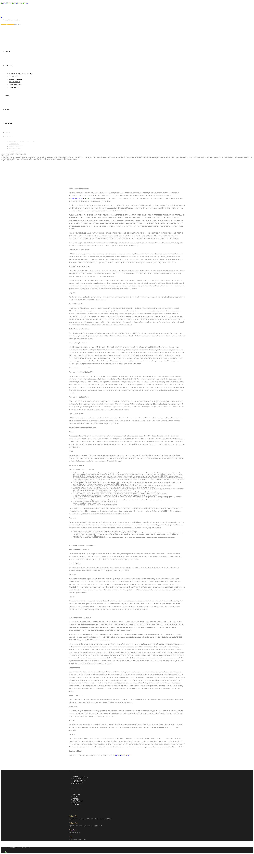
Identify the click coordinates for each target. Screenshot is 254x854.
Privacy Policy (77, 778)
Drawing (75, 798)
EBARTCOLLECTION (23, 847)
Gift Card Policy (78, 782)
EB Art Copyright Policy (80, 777)
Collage (75, 796)
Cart (6, 24)
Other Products (78, 801)
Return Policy (77, 783)
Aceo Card (76, 794)
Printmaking (76, 804)
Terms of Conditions (79, 780)
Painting (75, 802)
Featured (76, 799)
